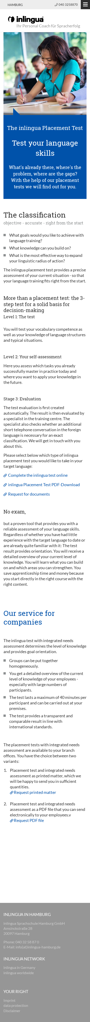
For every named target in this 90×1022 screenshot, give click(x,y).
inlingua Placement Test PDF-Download (43, 484)
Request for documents (28, 494)
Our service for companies (29, 617)
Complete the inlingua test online (37, 475)
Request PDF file (29, 820)
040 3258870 (68, 4)
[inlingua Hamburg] (26, 19)
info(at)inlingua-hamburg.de (38, 947)
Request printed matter (35, 792)
